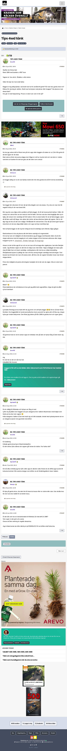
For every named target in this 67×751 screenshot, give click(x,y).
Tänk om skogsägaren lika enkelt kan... (18, 656)
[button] (33, 49)
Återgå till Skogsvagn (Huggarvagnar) (11, 557)
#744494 (62, 488)
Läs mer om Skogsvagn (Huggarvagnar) (25, 104)
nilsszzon (13, 172)
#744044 (62, 406)
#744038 (62, 354)
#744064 (62, 465)
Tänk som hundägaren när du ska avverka (20, 660)
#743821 (62, 149)
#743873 (62, 306)
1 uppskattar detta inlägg (10, 186)
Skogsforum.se (24, 740)
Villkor (37, 733)
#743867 (62, 201)
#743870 (62, 281)
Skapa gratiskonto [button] (8, 642)
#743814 (62, 66)
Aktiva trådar (51, 723)
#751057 (62, 513)
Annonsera (44, 733)
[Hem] (2, 28)
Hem (13, 733)
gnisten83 (13, 277)
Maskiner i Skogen (13, 28)
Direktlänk (7, 544)
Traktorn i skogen (21, 28)
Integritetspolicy (21, 733)
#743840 (62, 176)
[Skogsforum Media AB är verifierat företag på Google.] (45, 740)
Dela (12, 536)
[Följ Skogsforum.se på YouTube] (31, 737)
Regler (30, 733)
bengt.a (13, 484)
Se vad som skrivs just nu (33, 108)
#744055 (62, 438)
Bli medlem (16, 723)
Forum (6, 28)
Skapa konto (8, 384)
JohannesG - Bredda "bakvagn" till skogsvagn (29, 241)
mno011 (13, 62)
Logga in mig (28, 723)
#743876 (62, 331)
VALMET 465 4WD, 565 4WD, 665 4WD (17, 652)
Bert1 (12, 145)
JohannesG (14, 198)
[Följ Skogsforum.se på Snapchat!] (35, 737)
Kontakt (53, 733)
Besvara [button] (5, 536)
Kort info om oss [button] (25, 642)
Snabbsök (16, 642)
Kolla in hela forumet (46, 104)
